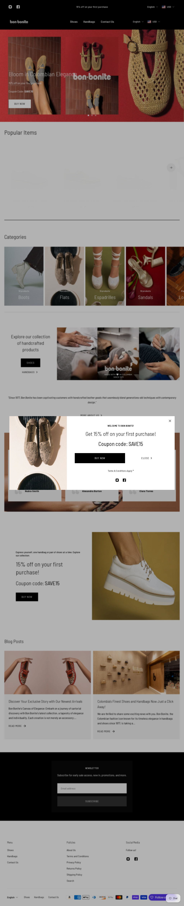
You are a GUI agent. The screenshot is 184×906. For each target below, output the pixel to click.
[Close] (170, 421)
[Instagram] (117, 480)
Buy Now (100, 458)
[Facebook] (124, 480)
